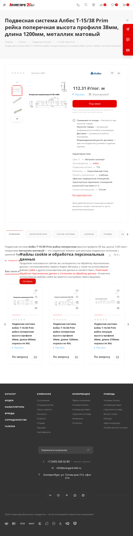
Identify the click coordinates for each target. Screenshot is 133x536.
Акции (9, 400)
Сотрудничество (16, 419)
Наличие (89, 234)
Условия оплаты (80, 404)
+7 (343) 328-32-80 (59, 461)
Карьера (41, 427)
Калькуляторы (14, 406)
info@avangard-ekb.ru (68, 467)
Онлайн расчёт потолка (115, 427)
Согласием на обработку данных (78, 273)
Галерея (10, 426)
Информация (81, 393)
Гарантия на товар (81, 414)
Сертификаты (44, 432)
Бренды (10, 413)
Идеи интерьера (112, 423)
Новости (41, 418)
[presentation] (5, 324)
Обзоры (108, 418)
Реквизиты (77, 418)
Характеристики (38, 234)
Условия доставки (81, 409)
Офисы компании (81, 400)
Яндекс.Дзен (83, 495)
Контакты (42, 414)
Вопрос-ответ (110, 414)
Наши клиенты (44, 409)
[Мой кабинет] (93, 5)
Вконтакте (50, 495)
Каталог (10, 393)
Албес (96, 163)
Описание (14, 234)
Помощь (109, 393)
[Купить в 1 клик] (36, 302)
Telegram (66, 495)
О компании (43, 400)
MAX (74, 495)
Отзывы (108, 234)
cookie (31, 270)
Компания (44, 393)
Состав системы (66, 234)
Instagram (58, 495)
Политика (77, 423)
